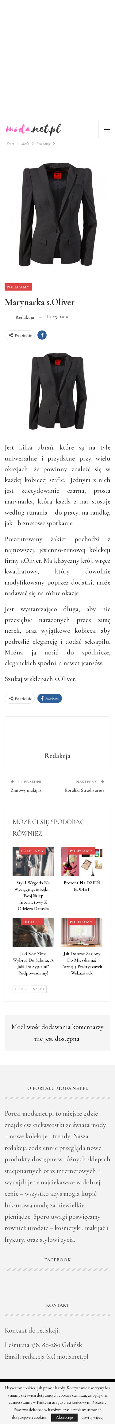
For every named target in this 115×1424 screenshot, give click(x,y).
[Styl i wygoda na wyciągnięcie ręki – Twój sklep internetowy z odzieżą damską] (33, 861)
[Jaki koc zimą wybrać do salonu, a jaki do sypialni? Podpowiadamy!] (33, 932)
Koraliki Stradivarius (84, 790)
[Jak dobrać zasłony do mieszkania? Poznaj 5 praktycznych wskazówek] (82, 932)
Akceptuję (64, 1417)
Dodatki (32, 921)
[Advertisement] (57, 60)
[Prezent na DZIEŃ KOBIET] (82, 861)
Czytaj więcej (92, 1417)
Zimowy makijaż (26, 790)
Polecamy (18, 286)
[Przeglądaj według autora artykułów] (57, 735)
